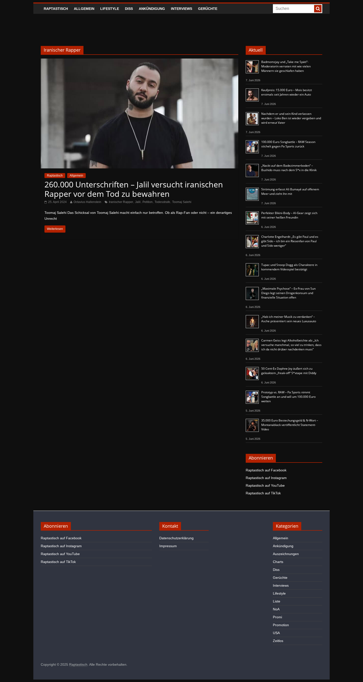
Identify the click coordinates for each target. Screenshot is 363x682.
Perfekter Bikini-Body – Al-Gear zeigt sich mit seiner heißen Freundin (289, 215)
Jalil (138, 202)
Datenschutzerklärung (176, 538)
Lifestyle (109, 9)
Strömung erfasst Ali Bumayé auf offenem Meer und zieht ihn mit (290, 191)
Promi (277, 617)
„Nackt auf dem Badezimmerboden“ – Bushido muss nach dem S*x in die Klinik (289, 167)
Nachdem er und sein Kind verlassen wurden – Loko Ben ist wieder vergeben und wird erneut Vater (291, 118)
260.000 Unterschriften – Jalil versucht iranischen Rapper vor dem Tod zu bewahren (133, 189)
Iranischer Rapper (121, 202)
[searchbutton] (318, 8)
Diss (129, 9)
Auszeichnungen (286, 554)
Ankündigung (152, 9)
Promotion (281, 625)
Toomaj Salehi (181, 202)
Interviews (181, 9)
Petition (147, 202)
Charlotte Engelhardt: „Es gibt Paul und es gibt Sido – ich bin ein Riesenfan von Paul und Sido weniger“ (289, 241)
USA (276, 633)
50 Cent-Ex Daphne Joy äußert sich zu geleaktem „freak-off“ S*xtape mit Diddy (288, 370)
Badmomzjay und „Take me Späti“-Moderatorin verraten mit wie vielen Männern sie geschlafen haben (286, 66)
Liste (276, 601)
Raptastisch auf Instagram (266, 478)
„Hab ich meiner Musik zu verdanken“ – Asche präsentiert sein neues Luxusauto (288, 319)
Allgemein (84, 9)
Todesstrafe (162, 202)
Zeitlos (278, 641)
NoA (276, 609)
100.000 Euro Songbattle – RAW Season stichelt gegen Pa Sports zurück (288, 144)
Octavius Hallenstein (87, 202)
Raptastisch (56, 9)
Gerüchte (207, 9)
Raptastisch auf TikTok (263, 493)
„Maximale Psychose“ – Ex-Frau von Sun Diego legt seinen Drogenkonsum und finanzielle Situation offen (288, 293)
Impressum (168, 546)
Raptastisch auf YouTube (265, 485)
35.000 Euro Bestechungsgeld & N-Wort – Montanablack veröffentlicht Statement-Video (289, 424)
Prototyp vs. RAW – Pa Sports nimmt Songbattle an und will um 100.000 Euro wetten (288, 396)
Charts (278, 562)
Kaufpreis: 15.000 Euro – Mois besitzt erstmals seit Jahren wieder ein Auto (286, 92)
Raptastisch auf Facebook (266, 470)
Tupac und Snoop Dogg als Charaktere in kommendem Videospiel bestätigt (289, 267)
